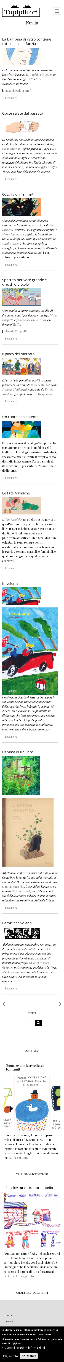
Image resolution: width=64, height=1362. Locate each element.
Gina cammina (16, 972)
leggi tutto (21, 1158)
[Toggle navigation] (57, 11)
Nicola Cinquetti (16, 331)
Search (39, 1023)
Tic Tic (16, 324)
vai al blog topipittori (32, 1174)
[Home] (21, 11)
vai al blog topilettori (32, 1292)
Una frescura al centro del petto (29, 1187)
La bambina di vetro (39, 74)
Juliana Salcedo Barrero (31, 320)
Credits (9, 1321)
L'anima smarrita (13, 886)
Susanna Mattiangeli (14, 389)
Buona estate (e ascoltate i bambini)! (25, 1067)
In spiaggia (45, 394)
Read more (11, 98)
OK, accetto (10, 1356)
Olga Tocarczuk (21, 891)
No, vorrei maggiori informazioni (23, 1348)
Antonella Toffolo (26, 949)
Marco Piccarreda (13, 234)
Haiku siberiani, (12, 149)
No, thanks (29, 1356)
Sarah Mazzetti (11, 243)
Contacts (10, 1315)
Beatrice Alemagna (18, 90)
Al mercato (37, 385)
